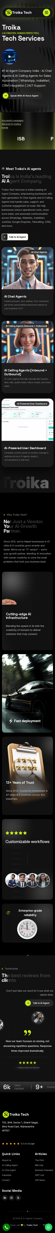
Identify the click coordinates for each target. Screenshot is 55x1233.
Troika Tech (32, 1225)
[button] (48, 1227)
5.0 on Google (28, 1143)
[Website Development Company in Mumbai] (16, 12)
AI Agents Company (32, 1218)
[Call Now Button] (6, 1227)
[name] (46, 12)
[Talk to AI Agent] (15, 237)
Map (45, 1224)
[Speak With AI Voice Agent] (22, 95)
